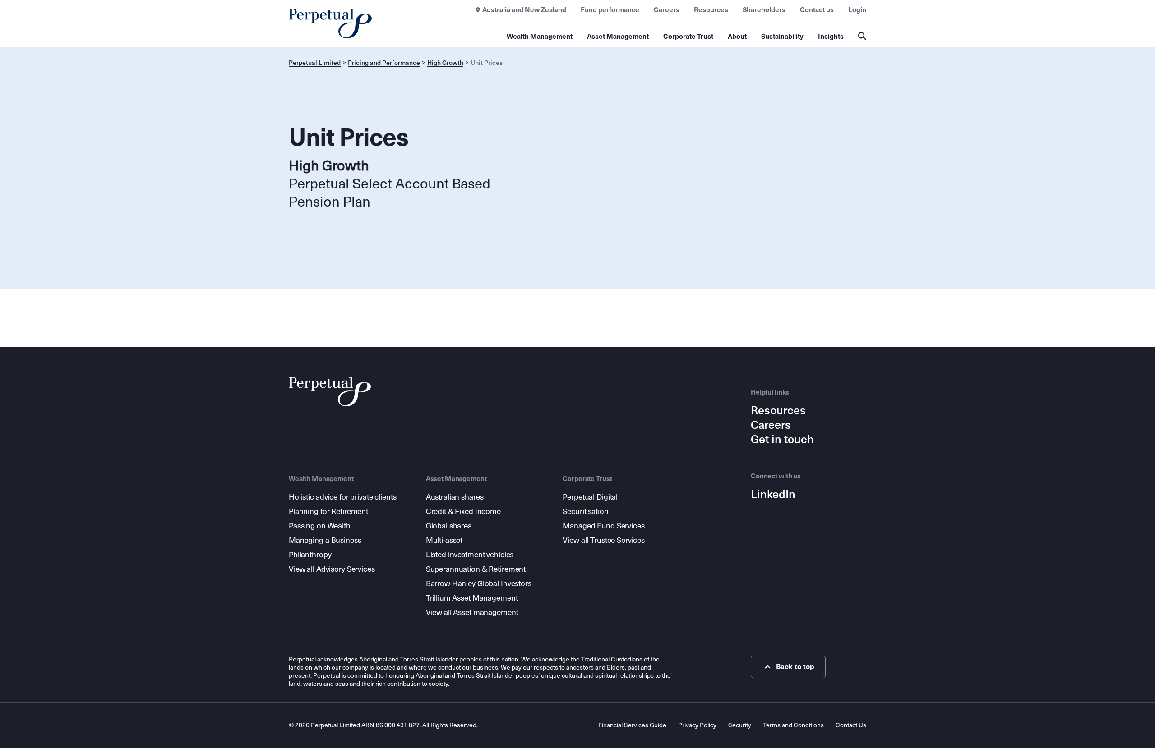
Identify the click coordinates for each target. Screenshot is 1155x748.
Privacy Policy (697, 725)
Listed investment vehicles (470, 555)
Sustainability (782, 36)
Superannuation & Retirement (476, 569)
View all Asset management (472, 612)
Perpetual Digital (590, 497)
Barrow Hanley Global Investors (478, 583)
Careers (666, 10)
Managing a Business (325, 540)
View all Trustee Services (604, 540)
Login (857, 10)
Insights (831, 36)
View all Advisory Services (332, 569)
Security (739, 725)
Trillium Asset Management (472, 598)
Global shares (448, 526)
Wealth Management (540, 36)
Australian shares (455, 497)
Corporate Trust (688, 36)
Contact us (817, 10)
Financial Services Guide (632, 725)
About (737, 36)
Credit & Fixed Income (463, 511)
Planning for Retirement (328, 511)
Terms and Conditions (793, 725)
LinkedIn (773, 494)
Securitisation (585, 511)
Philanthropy (310, 555)
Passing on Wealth (320, 526)
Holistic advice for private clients (342, 497)
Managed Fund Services (603, 526)
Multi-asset (444, 540)
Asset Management (618, 36)
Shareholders (764, 10)
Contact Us (851, 725)
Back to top (795, 666)
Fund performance (610, 10)
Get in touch (782, 439)
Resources (711, 10)
